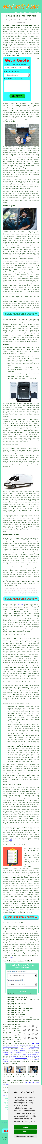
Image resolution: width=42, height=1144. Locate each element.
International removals (12, 1052)
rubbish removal (19, 1050)
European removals (10, 1060)
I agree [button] (25, 1127)
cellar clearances (21, 1045)
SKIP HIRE (35, 1043)
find (9, 926)
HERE (10, 840)
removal (24, 955)
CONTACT (30, 12)
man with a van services (14, 892)
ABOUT (25, 12)
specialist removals (10, 1047)
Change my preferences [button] (25, 1136)
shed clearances (29, 1054)
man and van (8, 105)
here (11, 957)
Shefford (20, 604)
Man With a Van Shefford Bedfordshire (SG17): (21, 25)
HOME (16, 12)
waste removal (19, 885)
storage (13, 1056)
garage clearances (27, 1048)
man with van (33, 231)
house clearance (21, 1058)
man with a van (26, 35)
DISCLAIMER (36, 12)
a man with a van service (26, 148)
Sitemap (4, 1122)
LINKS (20, 12)
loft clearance (33, 1056)
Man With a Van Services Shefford (17, 961)
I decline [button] (25, 1132)
